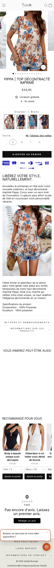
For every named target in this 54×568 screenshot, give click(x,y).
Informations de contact (26, 555)
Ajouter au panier (13, 476)
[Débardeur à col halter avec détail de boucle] (34, 437)
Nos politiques (26, 541)
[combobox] (12, 469)
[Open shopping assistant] (46, 547)
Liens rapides (26, 548)
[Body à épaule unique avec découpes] (12, 437)
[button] (25, 535)
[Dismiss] (47, 532)
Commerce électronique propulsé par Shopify (27, 566)
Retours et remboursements (27, 322)
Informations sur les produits (27, 329)
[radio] (9, 121)
